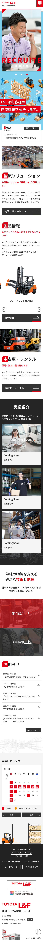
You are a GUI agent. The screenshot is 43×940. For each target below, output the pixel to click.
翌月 (31, 814)
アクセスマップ (32, 867)
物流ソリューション (15, 211)
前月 (11, 814)
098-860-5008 (21, 852)
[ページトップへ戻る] (38, 932)
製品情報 (9, 318)
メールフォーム (11, 867)
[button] (16, 74)
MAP (30, 919)
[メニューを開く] (39, 3)
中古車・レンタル (14, 388)
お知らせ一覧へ (30, 128)
